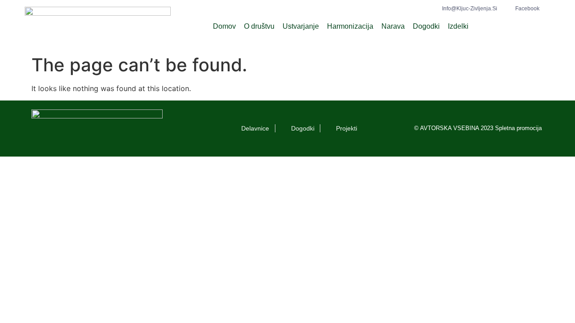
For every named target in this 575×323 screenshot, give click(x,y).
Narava (393, 26)
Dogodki (426, 26)
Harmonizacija (350, 26)
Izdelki (458, 26)
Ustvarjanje (301, 26)
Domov (224, 26)
